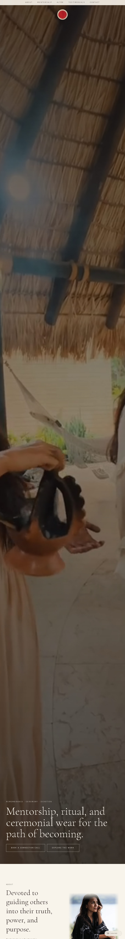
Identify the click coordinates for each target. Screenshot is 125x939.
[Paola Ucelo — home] (62, 14)
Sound (114, 933)
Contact (95, 2)
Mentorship (44, 2)
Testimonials (77, 2)
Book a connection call (25, 848)
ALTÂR (60, 2)
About (29, 2)
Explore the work (63, 848)
